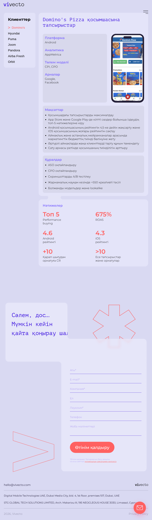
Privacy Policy (138, 514)
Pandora (14, 50)
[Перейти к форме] (140, 508)
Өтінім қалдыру (92, 447)
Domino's (16, 27)
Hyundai (14, 33)
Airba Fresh (16, 56)
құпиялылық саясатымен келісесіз (100, 461)
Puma (12, 39)
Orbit (11, 61)
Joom (12, 44)
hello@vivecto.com (17, 485)
